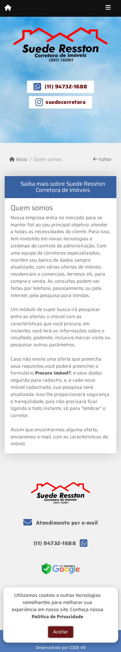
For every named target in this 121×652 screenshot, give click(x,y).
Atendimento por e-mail (66, 523)
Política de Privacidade (57, 616)
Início (21, 159)
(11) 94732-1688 (66, 86)
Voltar (104, 159)
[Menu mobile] (8, 8)
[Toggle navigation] (108, 8)
